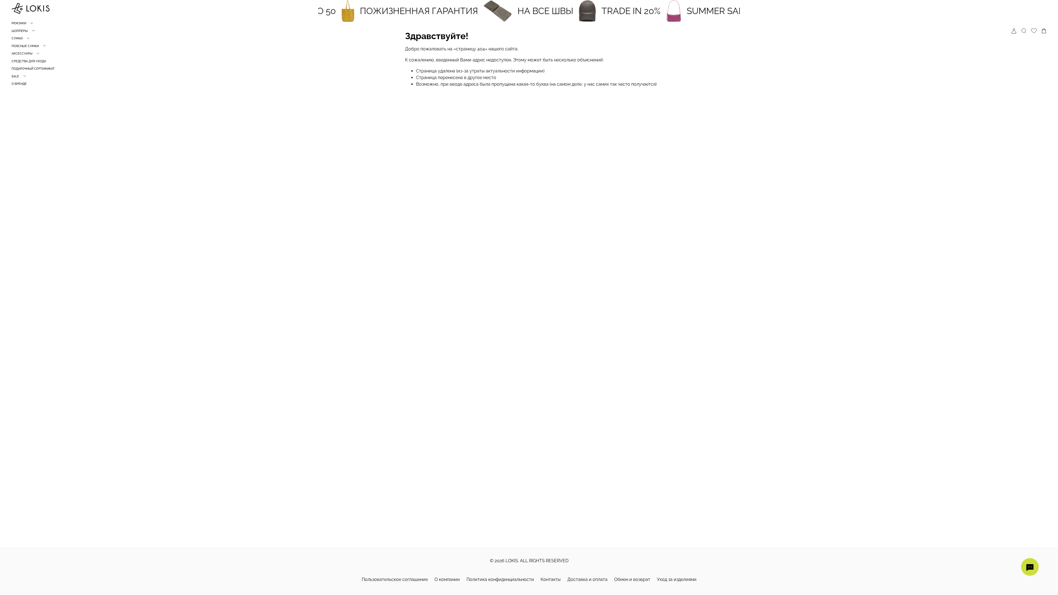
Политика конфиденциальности (500, 579)
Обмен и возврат (632, 579)
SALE (15, 76)
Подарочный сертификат (33, 69)
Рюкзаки (19, 23)
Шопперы (20, 31)
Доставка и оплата (587, 579)
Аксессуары (22, 53)
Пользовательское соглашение (395, 579)
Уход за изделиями (677, 579)
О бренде (19, 84)
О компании (447, 579)
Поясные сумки (25, 46)
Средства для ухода (29, 61)
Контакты (551, 579)
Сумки (17, 38)
